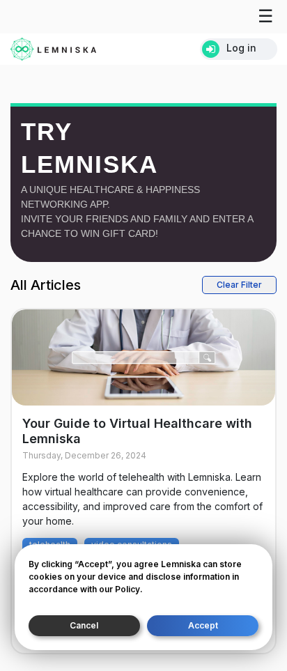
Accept (203, 625)
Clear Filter (239, 284)
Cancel (84, 625)
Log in (241, 48)
